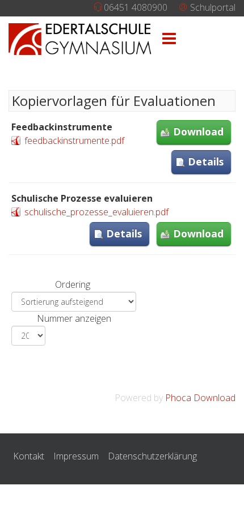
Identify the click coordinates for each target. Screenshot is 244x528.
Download (198, 131)
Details (206, 161)
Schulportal (211, 7)
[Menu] (169, 39)
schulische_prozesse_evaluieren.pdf (96, 212)
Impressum (76, 456)
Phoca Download (200, 397)
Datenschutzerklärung (152, 456)
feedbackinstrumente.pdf (74, 140)
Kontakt (28, 456)
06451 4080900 (135, 7)
